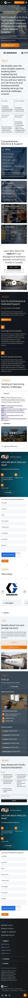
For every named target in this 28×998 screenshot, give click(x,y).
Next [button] (25, 592)
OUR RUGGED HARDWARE (14, 270)
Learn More (14, 642)
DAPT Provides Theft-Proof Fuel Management (14, 409)
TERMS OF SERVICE (8, 932)
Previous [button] (3, 592)
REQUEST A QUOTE (10, 45)
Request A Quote (19, 2)
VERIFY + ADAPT (14, 267)
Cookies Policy (22, 990)
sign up (14, 800)
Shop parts (14, 232)
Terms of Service (14, 990)
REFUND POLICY (7, 925)
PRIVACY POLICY (7, 928)
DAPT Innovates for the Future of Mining (12, 410)
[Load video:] (14, 283)
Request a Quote (6, 319)
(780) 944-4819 (9, 720)
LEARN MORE (6, 423)
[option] (11, 592)
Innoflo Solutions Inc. (9, 988)
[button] (2, 2)
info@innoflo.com (9, 718)
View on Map (8, 492)
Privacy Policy (6, 990)
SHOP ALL (6, 612)
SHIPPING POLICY (7, 935)
